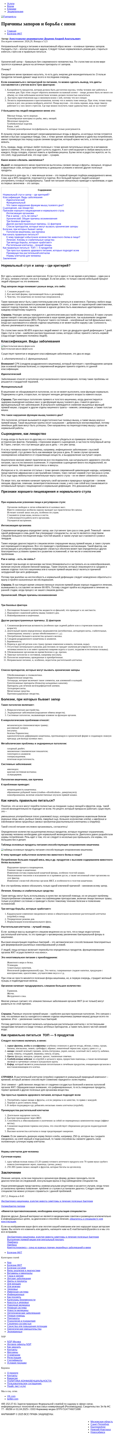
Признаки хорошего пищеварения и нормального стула (33, 210)
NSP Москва (14, 1341)
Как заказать (14, 1347)
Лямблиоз (12, 1242)
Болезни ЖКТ (14, 1252)
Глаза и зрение (15, 1276)
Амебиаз (12, 1245)
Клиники (11, 9)
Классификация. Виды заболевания (22, 197)
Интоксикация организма (20, 213)
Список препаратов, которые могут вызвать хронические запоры (42, 226)
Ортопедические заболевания (23, 1313)
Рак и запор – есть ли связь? (22, 216)
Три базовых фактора (18, 221)
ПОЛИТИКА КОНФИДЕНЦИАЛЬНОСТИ (29, 1381)
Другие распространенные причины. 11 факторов (33, 224)
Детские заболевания (19, 1278)
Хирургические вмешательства (24, 1329)
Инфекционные (15, 1294)
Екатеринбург (98, 1427)
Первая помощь (16, 1315)
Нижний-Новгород (101, 1429)
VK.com (11, 1396)
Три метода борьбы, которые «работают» (29, 242)
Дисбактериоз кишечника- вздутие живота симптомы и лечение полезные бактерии (53, 1237)
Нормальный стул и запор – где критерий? (26, 194)
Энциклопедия (15, 11)
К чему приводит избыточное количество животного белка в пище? (43, 237)
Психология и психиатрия (21, 1321)
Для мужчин (13, 1286)
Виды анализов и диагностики (23, 1270)
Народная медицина (18, 1305)
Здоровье (12, 1289)
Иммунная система (17, 1292)
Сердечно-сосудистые (19, 1323)
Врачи (10, 6)
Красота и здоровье (18, 1302)
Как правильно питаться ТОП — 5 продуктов (27, 248)
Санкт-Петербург (100, 1424)
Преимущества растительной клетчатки (28, 253)
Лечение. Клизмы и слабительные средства (30, 240)
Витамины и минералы (20, 1273)
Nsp (9, 1262)
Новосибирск (98, 1432)
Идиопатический (15, 200)
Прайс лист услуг (16, 1386)
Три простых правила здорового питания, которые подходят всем (42, 250)
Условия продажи (17, 1363)
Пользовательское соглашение (24, 1383)
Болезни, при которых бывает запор (23, 229)
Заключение (9, 258)
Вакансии (12, 1378)
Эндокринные (14, 1331)
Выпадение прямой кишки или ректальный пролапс (35, 1239)
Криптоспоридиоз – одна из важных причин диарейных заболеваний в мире (49, 1247)
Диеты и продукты (17, 1281)
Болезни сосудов (16, 1268)
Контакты (12, 1349)
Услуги (10, 3)
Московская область (102, 1421)
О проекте (12, 1373)
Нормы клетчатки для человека (23, 256)
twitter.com (12, 1399)
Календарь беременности (21, 1299)
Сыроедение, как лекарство (18, 208)
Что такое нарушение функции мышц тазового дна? (35, 205)
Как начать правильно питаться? (21, 234)
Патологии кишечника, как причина (25, 232)
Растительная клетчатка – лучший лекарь (29, 245)
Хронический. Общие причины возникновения (31, 218)
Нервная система (17, 1307)
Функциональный (15, 202)
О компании (13, 1355)
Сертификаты (14, 1360)
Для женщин (14, 1284)
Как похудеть (14, 1297)
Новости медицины (17, 1310)
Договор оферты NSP (19, 1344)
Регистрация (14, 1357)
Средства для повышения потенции (27, 1326)
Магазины (12, 1352)
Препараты (13, 1318)
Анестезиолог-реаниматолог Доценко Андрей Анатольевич (44, 38)
